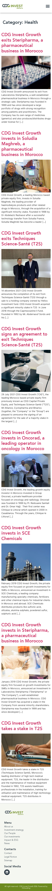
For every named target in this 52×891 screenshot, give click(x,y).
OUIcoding (26, 888)
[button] (48, 6)
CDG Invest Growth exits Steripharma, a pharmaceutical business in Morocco (22, 42)
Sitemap (8, 860)
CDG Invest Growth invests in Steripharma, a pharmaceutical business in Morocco (25, 633)
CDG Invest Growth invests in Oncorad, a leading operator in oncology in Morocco (23, 440)
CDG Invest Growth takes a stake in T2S (21, 726)
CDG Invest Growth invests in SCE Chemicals (21, 533)
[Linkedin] (7, 872)
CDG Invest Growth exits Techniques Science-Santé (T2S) (21, 238)
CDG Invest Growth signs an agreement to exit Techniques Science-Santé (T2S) (24, 336)
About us (8, 826)
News (7, 843)
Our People (10, 833)
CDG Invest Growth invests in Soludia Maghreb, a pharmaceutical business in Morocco (22, 144)
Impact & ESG (11, 840)
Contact (8, 853)
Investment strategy (14, 830)
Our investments (12, 836)
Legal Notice (10, 857)
